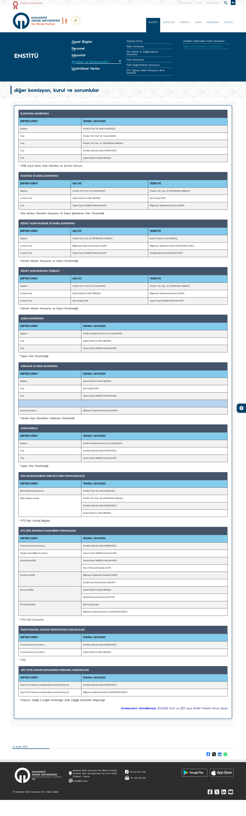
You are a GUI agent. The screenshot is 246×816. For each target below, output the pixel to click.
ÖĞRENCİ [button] (185, 22)
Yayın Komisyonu (135, 59)
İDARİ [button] (198, 22)
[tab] (96, 41)
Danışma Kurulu (135, 40)
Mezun (199, 2)
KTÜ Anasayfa (184, 2)
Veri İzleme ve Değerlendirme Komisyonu (142, 53)
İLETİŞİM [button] (228, 22)
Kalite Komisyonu (135, 46)
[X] (217, 791)
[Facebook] (210, 791)
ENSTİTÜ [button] (153, 22)
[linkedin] (223, 791)
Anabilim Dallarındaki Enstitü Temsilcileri (204, 40)
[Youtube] (230, 791)
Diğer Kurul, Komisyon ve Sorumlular (202, 46)
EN (233, 2)
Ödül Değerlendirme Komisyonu (143, 64)
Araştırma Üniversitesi (31, 2)
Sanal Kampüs (213, 2)
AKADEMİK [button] (169, 22)
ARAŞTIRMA (212, 22)
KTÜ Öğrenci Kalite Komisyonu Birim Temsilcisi (146, 71)
